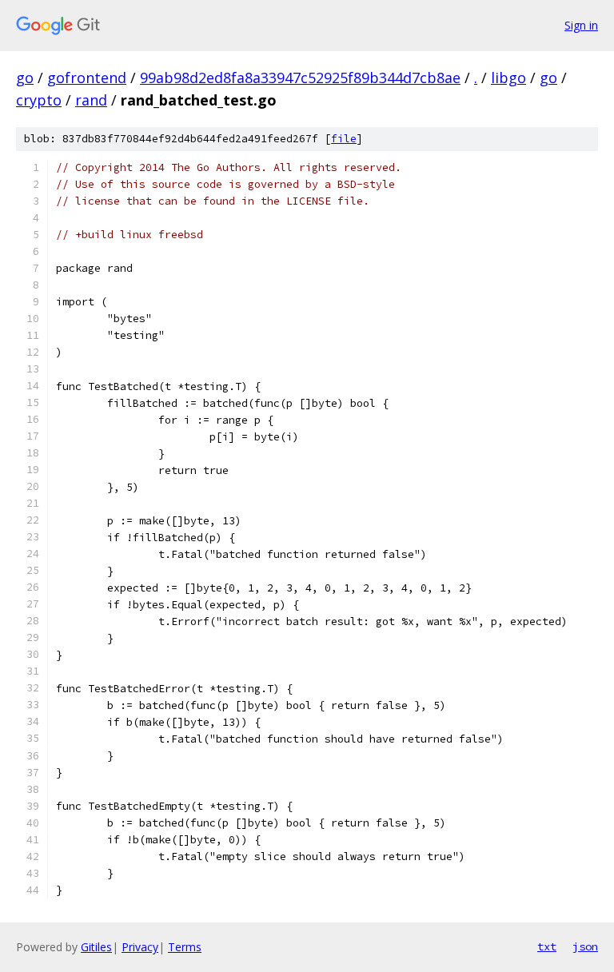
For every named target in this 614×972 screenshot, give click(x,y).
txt (546, 946)
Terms (184, 946)
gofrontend (86, 77)
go (25, 77)
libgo (508, 77)
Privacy (140, 946)
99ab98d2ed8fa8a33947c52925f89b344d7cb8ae (300, 77)
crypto (39, 100)
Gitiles (96, 946)
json (585, 946)
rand (91, 100)
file (344, 138)
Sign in (581, 25)
